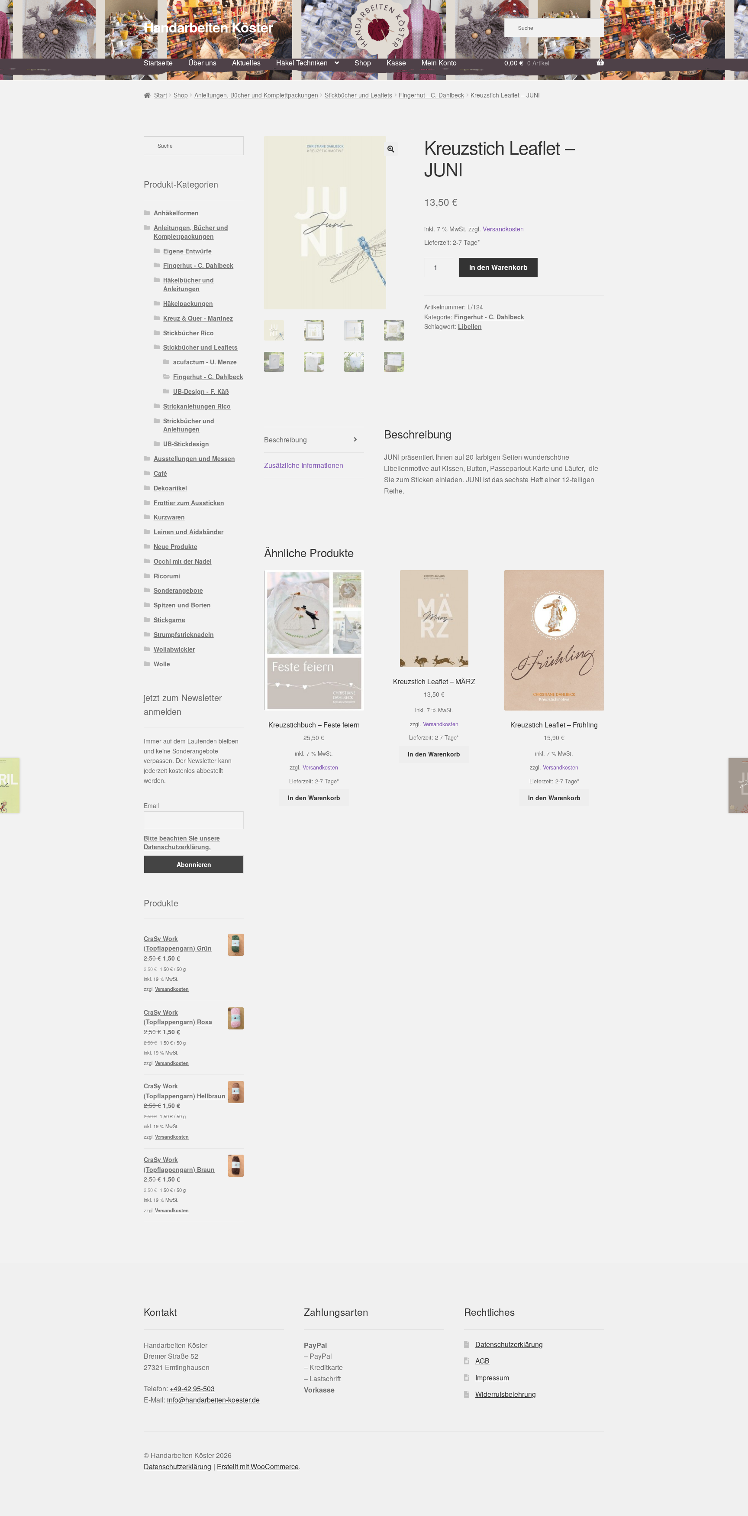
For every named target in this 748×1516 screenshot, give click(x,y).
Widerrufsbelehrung (505, 1394)
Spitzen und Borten (182, 605)
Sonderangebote (178, 590)
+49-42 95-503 (192, 1388)
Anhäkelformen (176, 212)
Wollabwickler (174, 649)
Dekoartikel (170, 488)
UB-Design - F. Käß (201, 391)
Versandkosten (503, 228)
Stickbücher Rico (188, 332)
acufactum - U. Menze (205, 361)
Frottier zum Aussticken (189, 502)
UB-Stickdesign (186, 443)
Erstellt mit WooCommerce (258, 1466)
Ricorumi (167, 575)
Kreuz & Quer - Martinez (198, 318)
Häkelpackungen (188, 303)
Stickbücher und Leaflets (358, 95)
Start (160, 95)
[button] (391, 149)
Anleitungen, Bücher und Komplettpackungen (256, 95)
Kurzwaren (169, 517)
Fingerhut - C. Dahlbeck (431, 95)
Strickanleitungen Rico (197, 406)
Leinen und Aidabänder (188, 531)
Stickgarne (169, 619)
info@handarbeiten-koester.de (213, 1400)
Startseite (158, 63)
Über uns (202, 63)
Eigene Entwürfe (187, 251)
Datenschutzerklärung (509, 1344)
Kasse (396, 63)
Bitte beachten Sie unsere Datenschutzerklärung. (182, 842)
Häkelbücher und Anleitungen (188, 284)
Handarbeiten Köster (208, 27)
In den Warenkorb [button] (314, 797)
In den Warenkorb (498, 267)
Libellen (470, 326)
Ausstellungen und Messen (194, 458)
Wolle (162, 663)
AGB (482, 1361)
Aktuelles (246, 63)
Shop (363, 63)
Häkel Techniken (302, 63)
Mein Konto (439, 63)
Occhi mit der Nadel (183, 561)
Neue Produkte (175, 546)
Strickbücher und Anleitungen (188, 425)
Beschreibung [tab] (285, 440)
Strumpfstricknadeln (184, 634)
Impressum (492, 1378)
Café (160, 473)
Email (151, 805)
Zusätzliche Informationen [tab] (303, 465)
